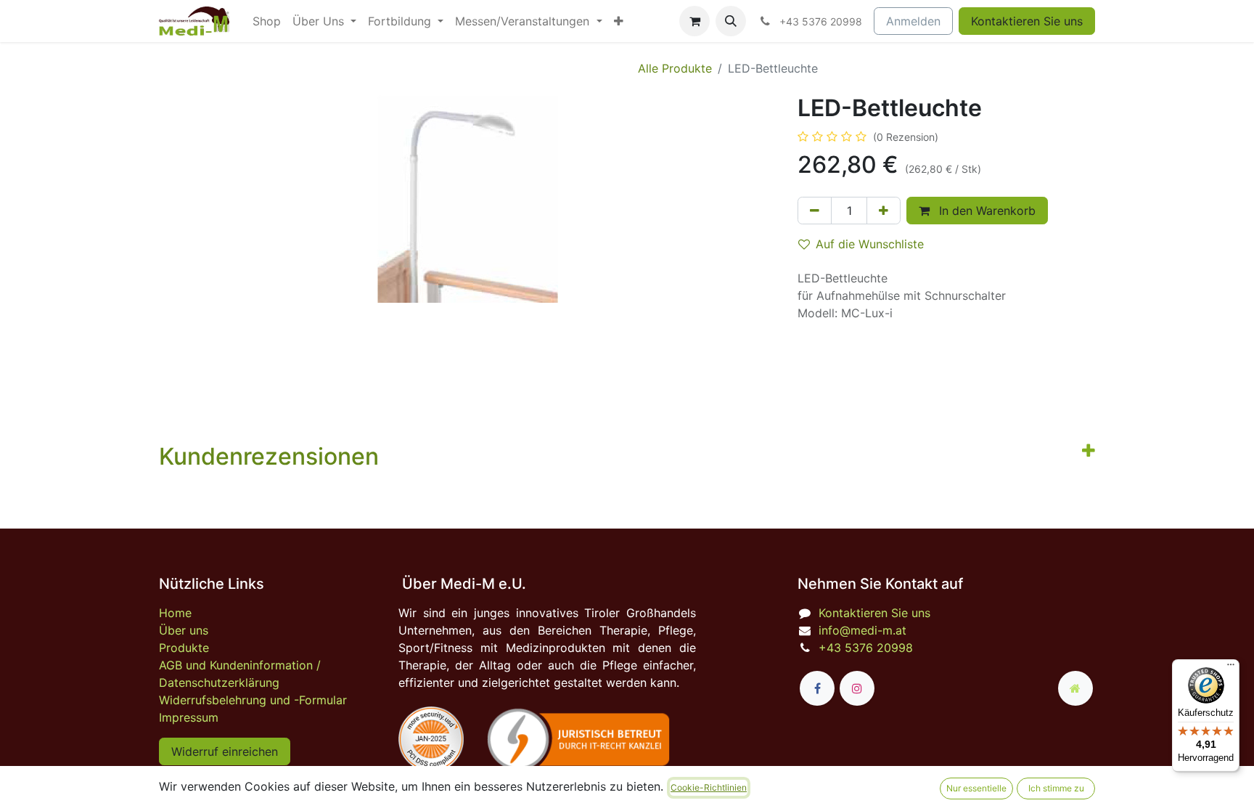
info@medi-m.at (862, 630)
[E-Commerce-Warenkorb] (694, 21)
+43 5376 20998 (866, 647)
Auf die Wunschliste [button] (870, 244)
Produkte (184, 647)
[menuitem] (267, 21)
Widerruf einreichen (224, 751)
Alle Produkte (675, 68)
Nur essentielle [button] (976, 788)
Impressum (188, 717)
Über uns (183, 630)
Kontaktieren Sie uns (1027, 21)
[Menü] (1230, 668)
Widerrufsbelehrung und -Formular (253, 700)
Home (175, 613)
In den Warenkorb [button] (985, 210)
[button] (731, 21)
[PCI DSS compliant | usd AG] (431, 739)
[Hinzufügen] (883, 210)
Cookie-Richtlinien (709, 787)
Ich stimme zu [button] (1056, 788)
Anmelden (913, 21)
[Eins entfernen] (815, 210)
